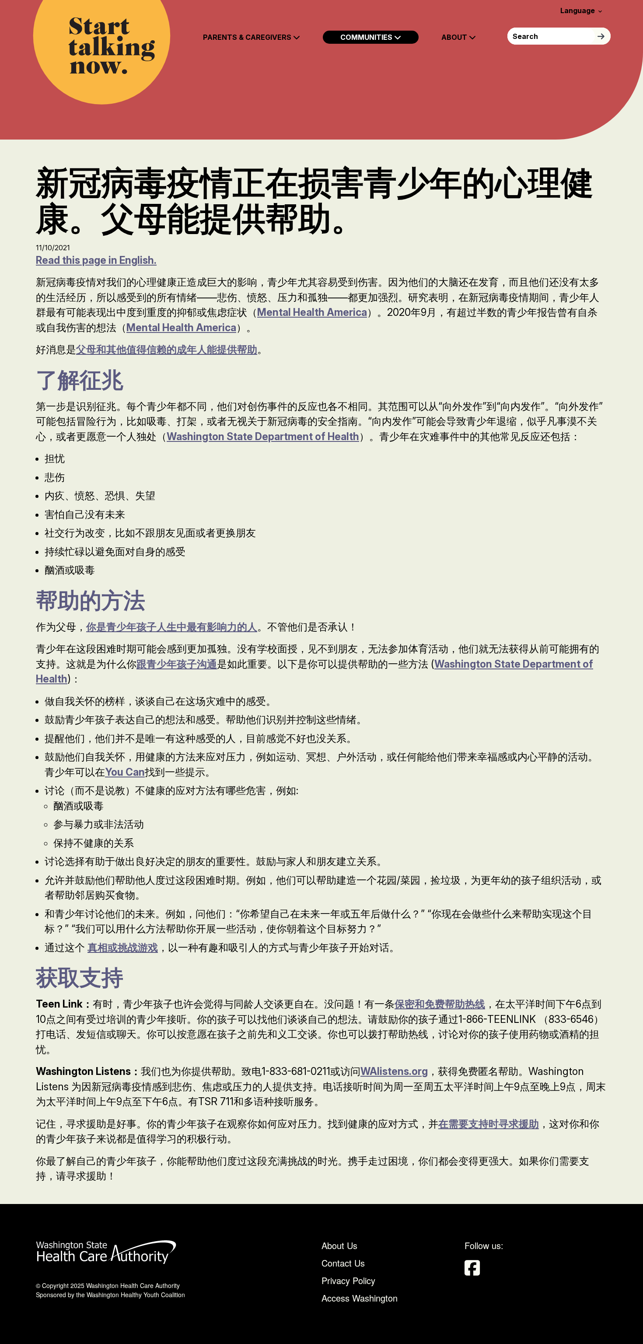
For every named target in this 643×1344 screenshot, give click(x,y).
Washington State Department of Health (263, 436)
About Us (339, 1245)
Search (603, 36)
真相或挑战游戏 (122, 948)
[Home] (101, 52)
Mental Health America (312, 312)
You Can (125, 772)
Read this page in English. (96, 260)
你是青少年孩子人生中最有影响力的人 (171, 627)
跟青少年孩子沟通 (176, 664)
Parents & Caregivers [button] (248, 37)
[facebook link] (474, 1270)
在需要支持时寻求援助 (488, 1124)
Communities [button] (367, 37)
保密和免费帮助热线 (440, 1004)
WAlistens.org (394, 1071)
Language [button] (582, 10)
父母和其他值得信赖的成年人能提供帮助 (166, 349)
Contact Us (343, 1262)
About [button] (455, 37)
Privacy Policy (348, 1280)
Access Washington (361, 1298)
